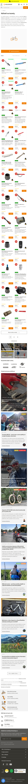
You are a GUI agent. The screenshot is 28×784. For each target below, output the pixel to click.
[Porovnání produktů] (21, 4)
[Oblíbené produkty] (24, 4)
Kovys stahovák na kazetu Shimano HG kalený (7, 184)
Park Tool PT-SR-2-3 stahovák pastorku (19, 92)
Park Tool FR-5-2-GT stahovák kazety (6, 274)
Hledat (25, 7)
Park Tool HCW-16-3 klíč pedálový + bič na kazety (6, 163)
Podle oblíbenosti (15, 55)
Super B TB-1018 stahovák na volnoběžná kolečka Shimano (20, 274)
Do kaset (20, 681)
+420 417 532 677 (8, 716)
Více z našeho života (13, 673)
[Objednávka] (26, 4)
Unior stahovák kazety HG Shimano (20, 252)
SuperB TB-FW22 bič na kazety (6, 70)
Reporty (23, 414)
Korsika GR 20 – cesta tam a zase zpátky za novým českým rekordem (13, 435)
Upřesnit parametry (15, 51)
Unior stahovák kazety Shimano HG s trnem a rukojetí (6, 93)
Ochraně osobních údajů (9, 744)
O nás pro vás (22, 450)
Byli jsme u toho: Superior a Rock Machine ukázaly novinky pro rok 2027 (13, 621)
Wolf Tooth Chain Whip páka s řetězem (20, 141)
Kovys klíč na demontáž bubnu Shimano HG (6, 205)
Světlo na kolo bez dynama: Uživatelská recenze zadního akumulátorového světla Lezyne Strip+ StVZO (13, 548)
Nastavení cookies (21, 779)
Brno (12, 725)
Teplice (9, 725)
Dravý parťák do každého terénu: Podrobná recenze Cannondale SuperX (13, 657)
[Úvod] (8, 4)
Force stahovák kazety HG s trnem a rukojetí (20, 320)
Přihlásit (24, 738)
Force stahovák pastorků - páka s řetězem (20, 184)
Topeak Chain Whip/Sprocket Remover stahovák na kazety (7, 141)
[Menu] (1, 4)
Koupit (11, 78)
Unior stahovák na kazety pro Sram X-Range (7, 117)
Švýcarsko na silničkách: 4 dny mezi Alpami (14, 478)
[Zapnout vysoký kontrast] (3, 781)
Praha (5, 725)
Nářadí (4, 10)
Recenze (23, 374)
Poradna (18, 563)
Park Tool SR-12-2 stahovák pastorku (20, 70)
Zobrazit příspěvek (6, 409)
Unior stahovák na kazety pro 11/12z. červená (20, 117)
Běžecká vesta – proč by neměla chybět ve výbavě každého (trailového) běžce (13, 584)
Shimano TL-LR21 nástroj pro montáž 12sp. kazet (20, 297)
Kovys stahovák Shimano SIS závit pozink (20, 228)
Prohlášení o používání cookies (8, 779)
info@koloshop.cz (9, 720)
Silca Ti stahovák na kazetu (20, 162)
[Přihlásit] (19, 4)
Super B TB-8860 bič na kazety (19, 205)
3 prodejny (7, 724)
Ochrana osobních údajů (6, 778)
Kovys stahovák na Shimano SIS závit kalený (7, 297)
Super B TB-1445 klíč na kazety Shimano (6, 228)
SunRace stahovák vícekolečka (5, 320)
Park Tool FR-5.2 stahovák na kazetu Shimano (7, 252)
